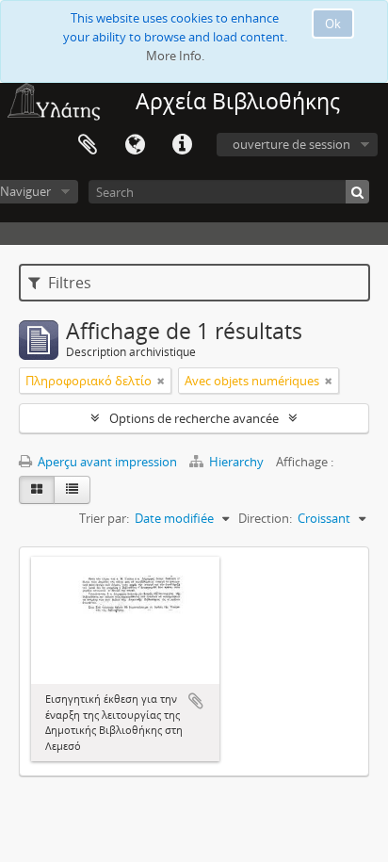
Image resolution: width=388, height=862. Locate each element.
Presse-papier (87, 145)
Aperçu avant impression (106, 461)
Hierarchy (236, 461)
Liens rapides (181, 145)
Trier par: (104, 518)
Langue (134, 145)
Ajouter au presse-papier (195, 700)
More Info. (175, 55)
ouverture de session (291, 144)
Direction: (265, 518)
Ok (333, 23)
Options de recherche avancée (194, 418)
